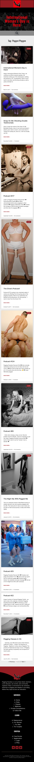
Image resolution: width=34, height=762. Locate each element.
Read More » (7, 85)
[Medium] (17, 747)
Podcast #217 (9, 196)
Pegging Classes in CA (12, 639)
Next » (24, 661)
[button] (17, 10)
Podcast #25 (9, 571)
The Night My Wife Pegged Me (16, 499)
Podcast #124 (9, 361)
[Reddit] (13, 747)
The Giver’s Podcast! (12, 289)
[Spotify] (20, 747)
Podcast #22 (9, 596)
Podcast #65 (9, 431)
